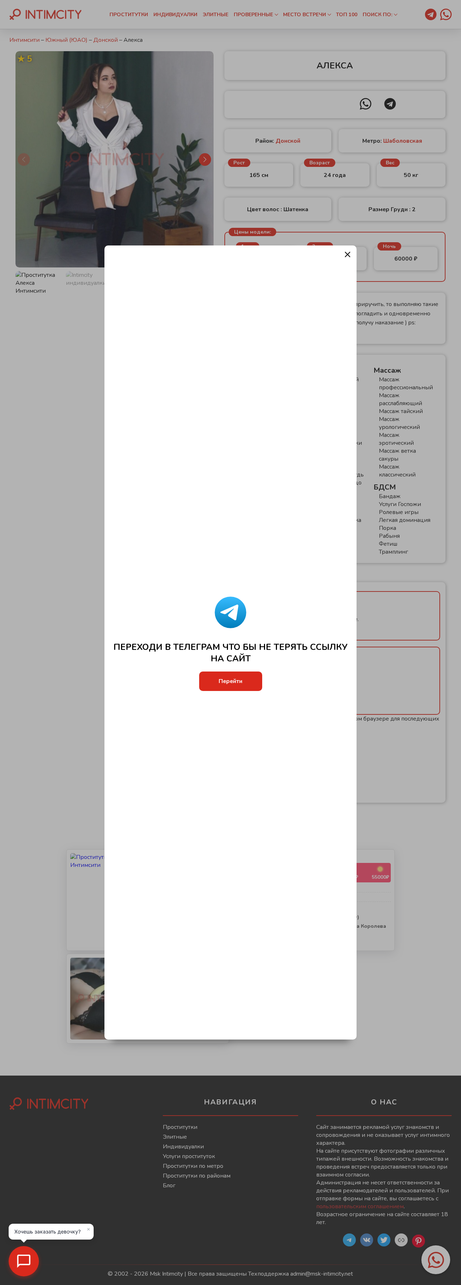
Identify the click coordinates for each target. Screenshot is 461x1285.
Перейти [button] (230, 681)
